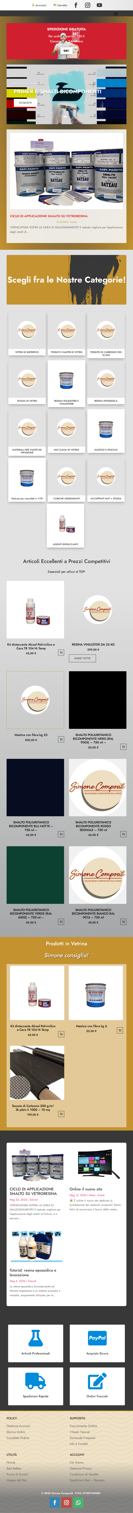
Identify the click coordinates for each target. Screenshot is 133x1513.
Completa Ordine (18, 1438)
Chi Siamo (76, 1462)
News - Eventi (97, 1195)
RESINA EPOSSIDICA (106, 382)
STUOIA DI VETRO (27, 382)
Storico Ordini (16, 1432)
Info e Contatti (79, 1444)
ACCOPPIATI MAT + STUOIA (106, 480)
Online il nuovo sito (86, 1189)
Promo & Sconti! (17, 1474)
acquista (25, 102)
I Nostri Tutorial (80, 1432)
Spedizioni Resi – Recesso (87, 1480)
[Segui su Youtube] (99, 5)
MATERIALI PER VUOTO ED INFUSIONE (27, 432)
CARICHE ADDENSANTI (66, 480)
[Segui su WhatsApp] (78, 1502)
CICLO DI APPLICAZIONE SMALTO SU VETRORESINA (49, 216)
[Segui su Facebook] (76, 5)
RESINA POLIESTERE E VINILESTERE (66, 383)
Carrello (62, 5)
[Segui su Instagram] (87, 5)
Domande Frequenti (82, 1438)
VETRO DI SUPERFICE (27, 333)
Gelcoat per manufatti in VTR (27, 480)
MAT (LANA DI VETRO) (66, 431)
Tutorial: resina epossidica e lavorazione (33, 1272)
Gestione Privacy (81, 1468)
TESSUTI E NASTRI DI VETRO (66, 333)
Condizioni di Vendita (84, 1474)
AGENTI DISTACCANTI (65, 526)
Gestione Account (18, 1426)
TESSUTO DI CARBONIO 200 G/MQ (106, 335)
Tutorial (73, 222)
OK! (66, 51)
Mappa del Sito (16, 1480)
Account (41, 5)
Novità (11, 1462)
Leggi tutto (82, 658)
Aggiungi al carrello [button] (61, 653)
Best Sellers (14, 1468)
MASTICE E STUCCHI (106, 431)
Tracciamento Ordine (83, 1426)
